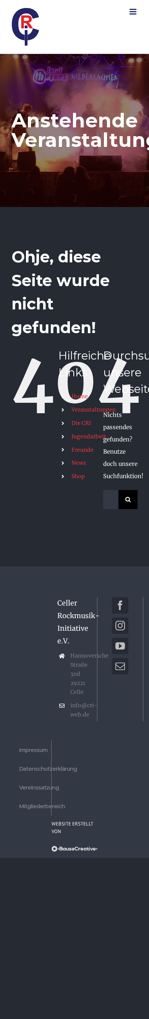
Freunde (82, 449)
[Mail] (120, 666)
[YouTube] (120, 646)
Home (79, 396)
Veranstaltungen (93, 409)
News (78, 462)
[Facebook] (120, 605)
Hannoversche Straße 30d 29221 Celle (80, 673)
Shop (78, 476)
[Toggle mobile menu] (134, 12)
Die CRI (81, 423)
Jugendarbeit (88, 436)
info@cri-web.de (80, 710)
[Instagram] (120, 625)
